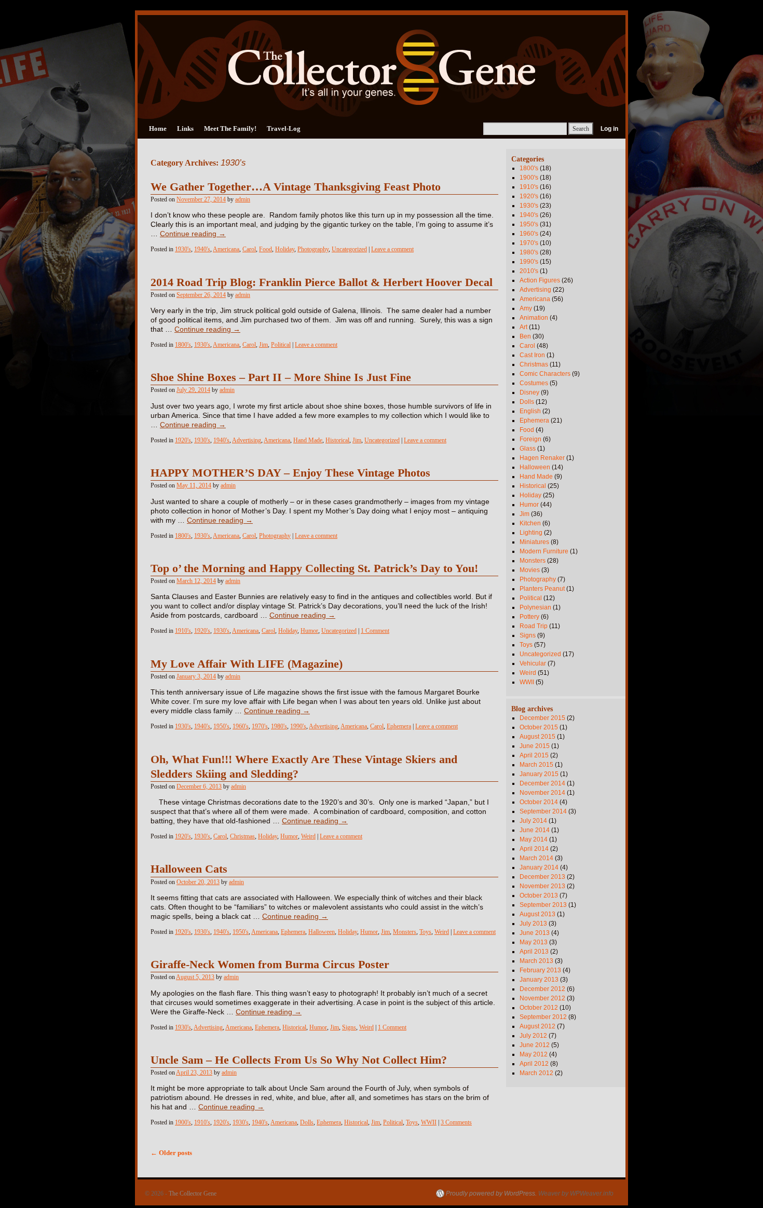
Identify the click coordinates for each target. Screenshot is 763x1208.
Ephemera (399, 726)
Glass (528, 448)
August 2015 (537, 736)
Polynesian (535, 607)
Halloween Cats (189, 869)
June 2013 (535, 932)
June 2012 (535, 1045)
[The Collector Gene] (381, 67)
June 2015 (535, 746)
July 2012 (533, 1035)
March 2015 (536, 764)
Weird (308, 836)
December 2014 (542, 783)
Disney (529, 392)
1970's (260, 726)
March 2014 (536, 858)
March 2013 (536, 961)
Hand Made (307, 440)
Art (523, 327)
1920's (183, 440)
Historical (337, 440)
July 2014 (533, 820)
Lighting (531, 532)
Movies (530, 570)
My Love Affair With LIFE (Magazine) (247, 664)
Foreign (530, 439)
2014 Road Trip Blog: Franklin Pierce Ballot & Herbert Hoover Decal (322, 282)
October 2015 (539, 727)
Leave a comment (392, 249)
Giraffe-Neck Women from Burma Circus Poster (270, 964)
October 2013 (539, 895)
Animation (534, 317)
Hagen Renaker (542, 458)
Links (185, 128)
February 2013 (540, 970)
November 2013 (542, 886)
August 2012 (537, 1026)
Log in (609, 128)
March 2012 (536, 1073)
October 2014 (539, 802)
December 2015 (542, 718)
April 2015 (534, 755)
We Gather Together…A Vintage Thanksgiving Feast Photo (296, 187)
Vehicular (533, 663)
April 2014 (534, 848)
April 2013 (534, 951)
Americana (226, 249)
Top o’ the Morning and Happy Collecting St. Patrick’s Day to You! (314, 568)
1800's (183, 344)
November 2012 (542, 998)
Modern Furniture (544, 551)
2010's (529, 271)
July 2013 (533, 923)
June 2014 (535, 830)
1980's (279, 726)
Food (265, 249)
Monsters (404, 931)
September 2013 (543, 904)
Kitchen (530, 523)
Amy (526, 308)
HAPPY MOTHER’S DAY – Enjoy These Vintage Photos (290, 473)
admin (242, 199)
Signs (349, 1027)
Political (281, 344)
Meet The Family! (230, 128)
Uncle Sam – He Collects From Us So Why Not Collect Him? (299, 1060)
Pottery (529, 616)
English (530, 411)
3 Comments (456, 1122)
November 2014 (542, 792)
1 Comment (375, 630)
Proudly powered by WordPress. (491, 1193)
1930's (183, 249)
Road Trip (534, 626)
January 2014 (539, 867)
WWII (429, 1122)
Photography (313, 249)
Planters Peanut (542, 588)
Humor (309, 630)
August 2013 (537, 914)
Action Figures (540, 280)
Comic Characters (545, 373)
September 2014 (543, 811)
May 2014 (534, 839)
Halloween (321, 931)
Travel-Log (284, 128)
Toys (425, 931)
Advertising (246, 440)
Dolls (307, 1122)
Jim (263, 344)
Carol (249, 249)
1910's (183, 630)
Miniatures (534, 542)
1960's (241, 726)
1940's (202, 249)
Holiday (284, 249)
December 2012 (542, 989)
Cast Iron (532, 355)
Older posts (171, 1153)
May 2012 (534, 1054)
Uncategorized (349, 249)
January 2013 (539, 979)
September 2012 (543, 1017)
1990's (298, 726)
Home (158, 128)
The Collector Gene (192, 1193)
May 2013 (534, 942)
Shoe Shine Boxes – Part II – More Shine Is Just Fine (281, 377)
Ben (525, 336)
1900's (183, 1122)
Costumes (534, 383)
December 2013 (542, 876)
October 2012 (539, 1007)
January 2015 (539, 774)
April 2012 (534, 1063)
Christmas (242, 836)
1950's (221, 726)
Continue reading (193, 233)
